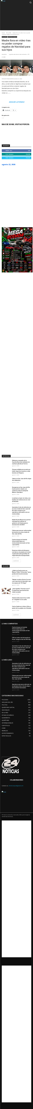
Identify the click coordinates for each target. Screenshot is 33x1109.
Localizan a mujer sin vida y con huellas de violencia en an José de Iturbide (21, 499)
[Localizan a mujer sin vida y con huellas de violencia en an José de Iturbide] (6, 500)
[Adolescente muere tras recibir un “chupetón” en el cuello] (6, 600)
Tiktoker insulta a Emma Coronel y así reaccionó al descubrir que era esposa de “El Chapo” (21, 581)
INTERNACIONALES (12, 36)
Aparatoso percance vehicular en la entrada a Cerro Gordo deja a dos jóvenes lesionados (21, 686)
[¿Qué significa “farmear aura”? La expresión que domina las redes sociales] (6, 591)
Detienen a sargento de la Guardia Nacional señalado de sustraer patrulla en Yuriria (21, 462)
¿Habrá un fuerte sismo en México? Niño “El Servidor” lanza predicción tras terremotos (21, 572)
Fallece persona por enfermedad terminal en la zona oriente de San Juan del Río (21, 532)
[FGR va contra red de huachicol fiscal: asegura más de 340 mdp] (6, 640)
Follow (28, 154)
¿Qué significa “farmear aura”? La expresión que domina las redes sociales (21, 590)
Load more (16, 561)
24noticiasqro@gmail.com (16, 786)
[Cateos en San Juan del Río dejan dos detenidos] (6, 481)
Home (3, 33)
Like (29, 150)
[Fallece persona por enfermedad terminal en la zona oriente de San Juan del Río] (6, 533)
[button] (30, 2)
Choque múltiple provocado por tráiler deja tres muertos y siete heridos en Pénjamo (21, 471)
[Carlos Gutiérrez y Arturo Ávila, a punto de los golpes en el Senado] (6, 609)
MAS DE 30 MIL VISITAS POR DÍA (15, 124)
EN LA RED (8, 33)
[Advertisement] (16, 888)
